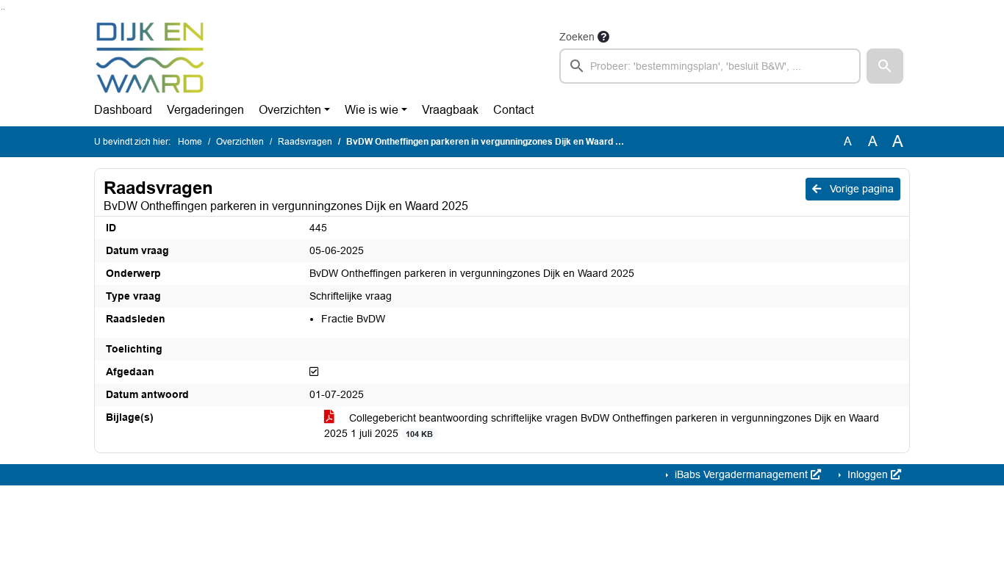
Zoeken (577, 37)
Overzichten (290, 110)
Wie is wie (371, 110)
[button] (885, 66)
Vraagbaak (450, 110)
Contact (513, 110)
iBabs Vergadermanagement (741, 474)
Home (190, 142)
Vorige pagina (860, 189)
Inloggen (868, 474)
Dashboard (123, 110)
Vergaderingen (205, 110)
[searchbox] (710, 66)
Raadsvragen (305, 142)
